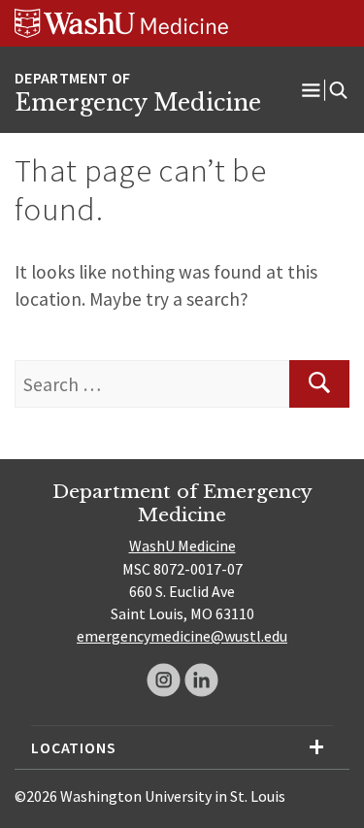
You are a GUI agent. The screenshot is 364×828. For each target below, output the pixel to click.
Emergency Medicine (138, 102)
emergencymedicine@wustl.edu (182, 636)
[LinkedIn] (201, 680)
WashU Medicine (182, 545)
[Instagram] (164, 680)
